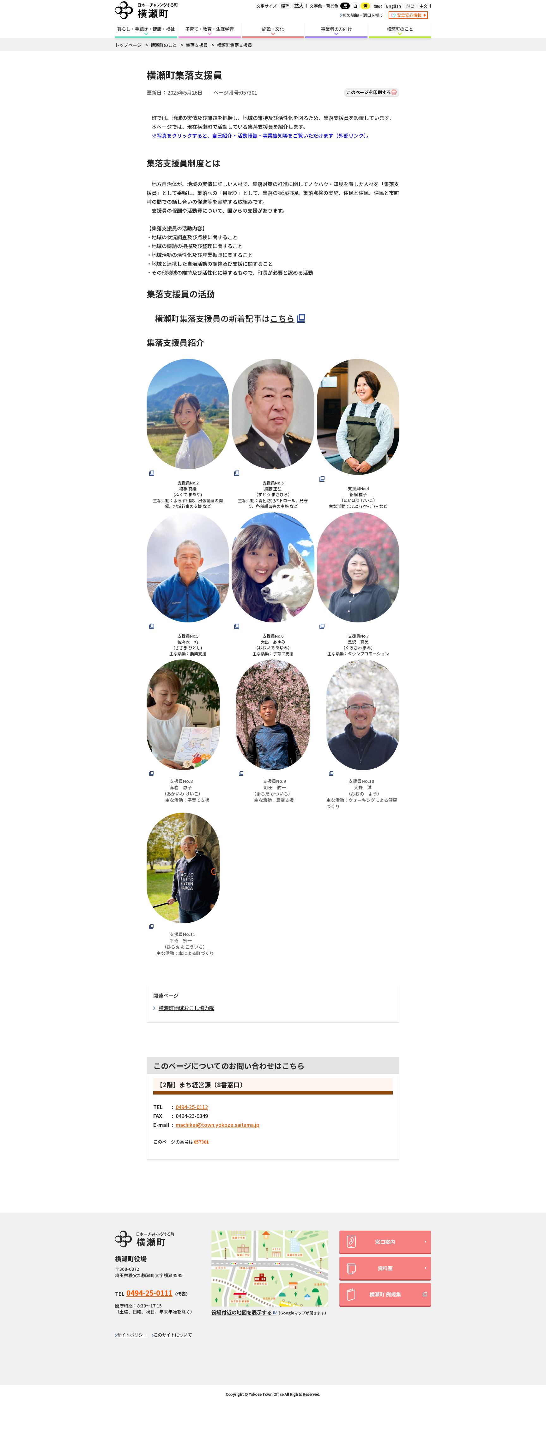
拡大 (299, 6)
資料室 (385, 1268)
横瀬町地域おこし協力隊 (186, 1008)
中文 (423, 6)
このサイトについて (173, 1335)
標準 (285, 6)
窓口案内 (385, 1241)
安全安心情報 (409, 15)
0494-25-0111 (149, 1293)
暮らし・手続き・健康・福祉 (146, 29)
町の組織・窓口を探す (363, 15)
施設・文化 (273, 29)
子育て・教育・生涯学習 (209, 29)
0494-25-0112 (192, 1107)
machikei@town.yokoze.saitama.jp (217, 1124)
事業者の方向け (336, 29)
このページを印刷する (369, 92)
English (393, 6)
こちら (282, 318)
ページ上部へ (524, 1373)
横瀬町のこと (400, 29)
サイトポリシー (132, 1335)
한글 (410, 6)
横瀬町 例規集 (385, 1294)
